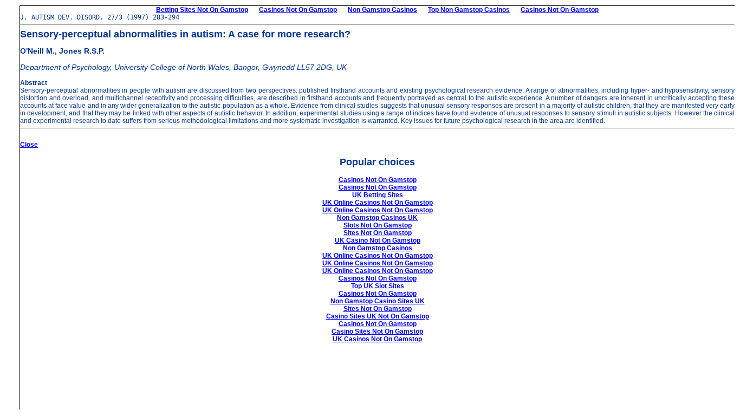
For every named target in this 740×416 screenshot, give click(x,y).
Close (29, 144)
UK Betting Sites (377, 195)
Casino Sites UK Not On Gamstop (377, 316)
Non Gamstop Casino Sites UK (377, 301)
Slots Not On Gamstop (377, 225)
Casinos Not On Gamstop (298, 10)
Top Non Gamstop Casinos (469, 10)
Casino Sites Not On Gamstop (377, 331)
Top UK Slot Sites (377, 286)
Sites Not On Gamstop (377, 233)
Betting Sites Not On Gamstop (202, 10)
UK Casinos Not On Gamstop (377, 339)
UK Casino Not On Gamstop (377, 240)
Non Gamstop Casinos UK (377, 218)
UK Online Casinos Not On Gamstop (377, 202)
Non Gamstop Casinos (382, 10)
